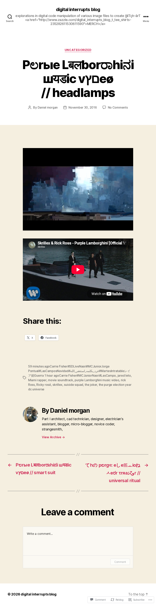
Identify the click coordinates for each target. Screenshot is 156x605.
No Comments (118, 107)
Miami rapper (37, 380)
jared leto (124, 375)
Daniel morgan (48, 107)
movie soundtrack (60, 380)
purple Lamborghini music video (97, 380)
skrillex (57, 385)
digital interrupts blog (78, 9)
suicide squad (73, 385)
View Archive (53, 437)
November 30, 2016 (82, 107)
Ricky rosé (43, 385)
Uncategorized (78, 50)
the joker (91, 385)
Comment (120, 561)
